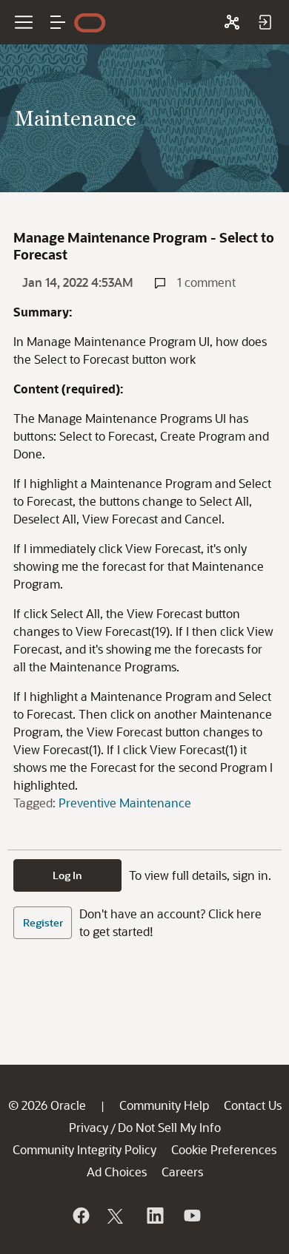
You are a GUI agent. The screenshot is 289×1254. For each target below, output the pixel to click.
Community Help (164, 1105)
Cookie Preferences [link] (223, 1149)
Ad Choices (117, 1171)
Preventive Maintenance (125, 802)
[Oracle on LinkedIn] (154, 1215)
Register (43, 922)
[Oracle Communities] (232, 22)
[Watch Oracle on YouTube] (191, 1215)
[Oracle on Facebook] (80, 1215)
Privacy (88, 1127)
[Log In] (264, 22)
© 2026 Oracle (47, 1105)
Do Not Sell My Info (169, 1127)
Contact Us (253, 1105)
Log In (67, 875)
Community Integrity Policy (84, 1149)
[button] (57, 22)
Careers (182, 1171)
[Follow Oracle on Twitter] (117, 1215)
